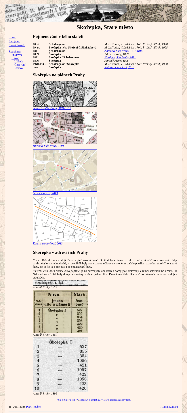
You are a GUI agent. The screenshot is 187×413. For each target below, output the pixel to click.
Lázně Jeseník (17, 45)
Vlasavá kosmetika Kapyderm (116, 399)
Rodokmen (15, 51)
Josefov (18, 68)
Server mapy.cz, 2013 (45, 193)
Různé (15, 58)
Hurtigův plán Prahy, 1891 (120, 57)
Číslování (19, 64)
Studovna (17, 54)
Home (12, 37)
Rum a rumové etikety (67, 399)
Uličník (18, 61)
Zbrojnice (14, 41)
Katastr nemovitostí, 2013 (119, 67)
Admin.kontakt (169, 406)
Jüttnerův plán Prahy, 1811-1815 (123, 50)
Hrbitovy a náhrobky (89, 399)
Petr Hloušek (33, 406)
